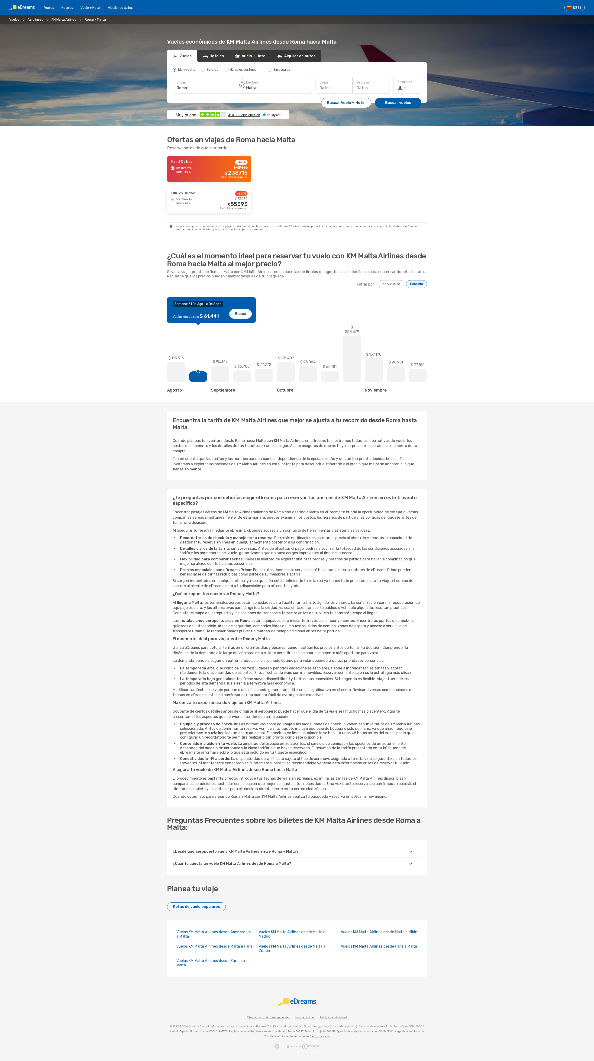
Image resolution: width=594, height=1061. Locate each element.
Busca (240, 314)
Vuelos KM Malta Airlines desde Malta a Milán (379, 932)
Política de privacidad (333, 1017)
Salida (324, 82)
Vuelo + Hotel (90, 8)
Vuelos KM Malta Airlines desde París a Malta (379, 946)
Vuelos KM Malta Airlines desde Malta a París (214, 946)
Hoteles (67, 8)
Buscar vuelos (398, 102)
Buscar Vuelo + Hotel (346, 102)
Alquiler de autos (120, 8)
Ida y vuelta (390, 284)
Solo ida (416, 284)
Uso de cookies (304, 1017)
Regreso (363, 82)
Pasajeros (404, 82)
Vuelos (49, 8)
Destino (252, 82)
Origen (181, 82)
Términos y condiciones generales (268, 1017)
